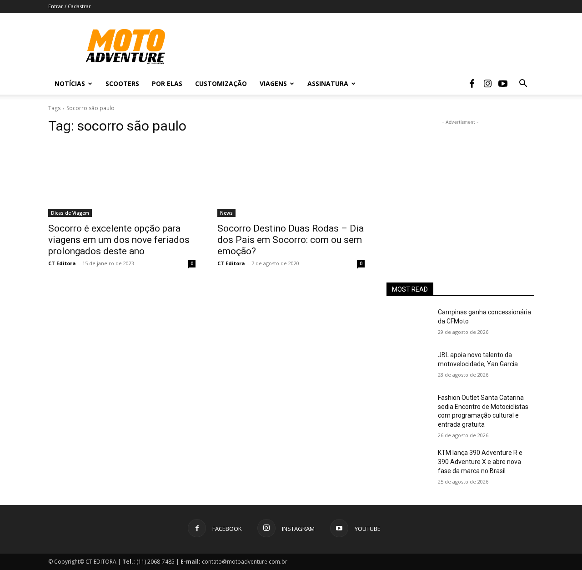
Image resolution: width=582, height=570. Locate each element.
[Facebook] (472, 84)
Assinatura (327, 83)
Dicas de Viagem (70, 213)
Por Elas (167, 83)
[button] (523, 84)
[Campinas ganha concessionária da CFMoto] (408, 323)
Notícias (70, 83)
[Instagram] (487, 84)
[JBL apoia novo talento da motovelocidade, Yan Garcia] (408, 366)
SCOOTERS (122, 83)
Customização (221, 83)
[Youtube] (503, 84)
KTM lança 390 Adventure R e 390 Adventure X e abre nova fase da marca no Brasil (480, 461)
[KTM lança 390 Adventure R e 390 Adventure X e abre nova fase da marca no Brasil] (408, 464)
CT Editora (62, 263)
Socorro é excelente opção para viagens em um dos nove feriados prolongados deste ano (119, 240)
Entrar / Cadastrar (69, 6)
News (226, 213)
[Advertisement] (460, 184)
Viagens (273, 83)
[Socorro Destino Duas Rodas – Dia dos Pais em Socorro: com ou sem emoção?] (291, 180)
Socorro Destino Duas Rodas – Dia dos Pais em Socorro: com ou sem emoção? (290, 240)
